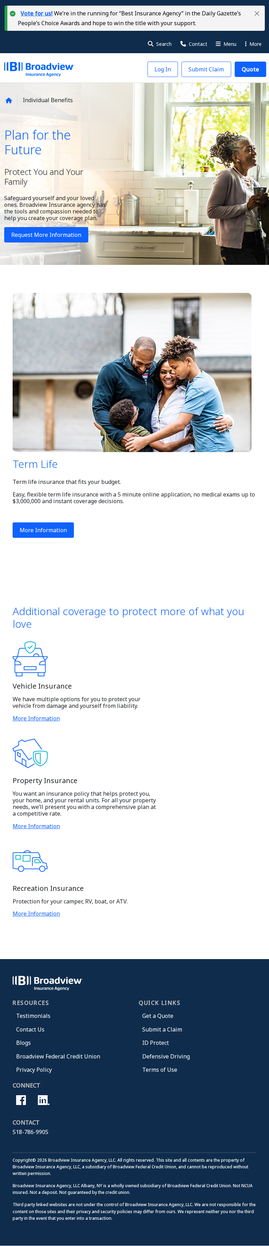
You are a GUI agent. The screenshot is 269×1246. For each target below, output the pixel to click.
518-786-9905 (30, 1132)
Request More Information (46, 235)
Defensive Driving (166, 1056)
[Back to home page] (8, 100)
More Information (43, 530)
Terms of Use (159, 1069)
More (255, 44)
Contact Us (30, 1029)
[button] (257, 13)
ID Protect (155, 1043)
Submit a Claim (162, 1029)
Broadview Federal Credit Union (58, 1056)
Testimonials (33, 1016)
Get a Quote (157, 1016)
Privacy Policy (34, 1069)
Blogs (23, 1043)
